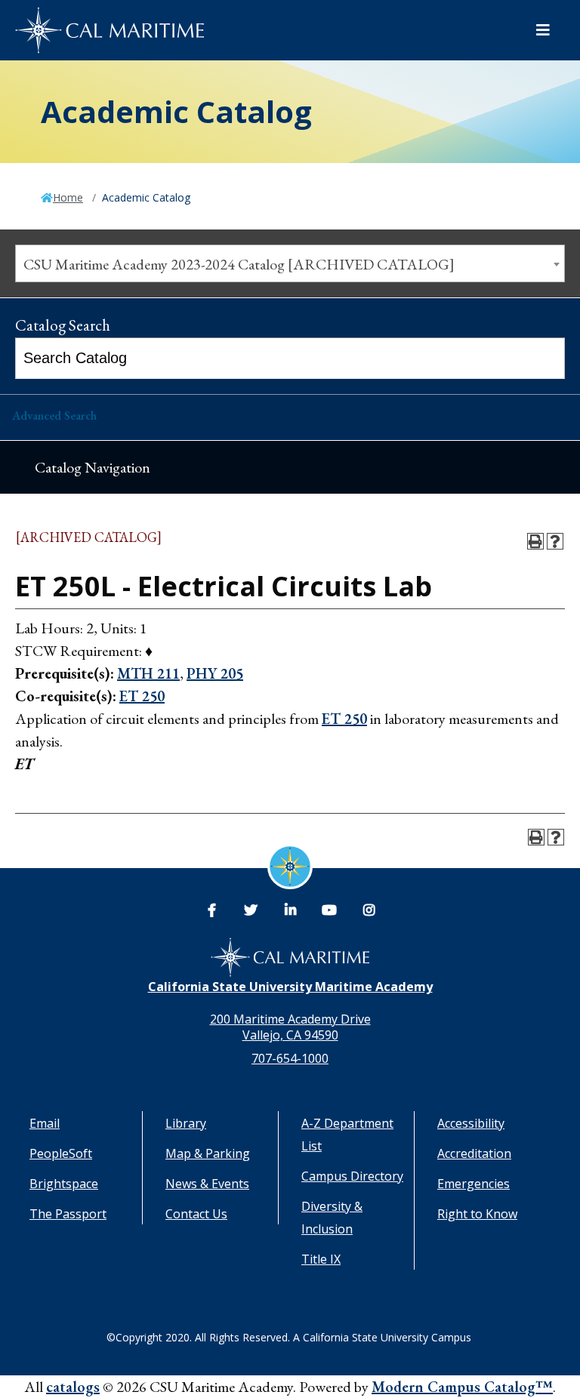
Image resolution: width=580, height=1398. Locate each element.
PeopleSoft (60, 1153)
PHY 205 (215, 673)
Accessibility (470, 1123)
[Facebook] (211, 910)
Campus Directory (352, 1176)
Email (44, 1123)
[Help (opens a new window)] (555, 541)
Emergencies (473, 1183)
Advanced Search (54, 415)
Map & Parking (207, 1153)
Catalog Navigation (92, 467)
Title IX (321, 1259)
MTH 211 (148, 673)
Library (185, 1123)
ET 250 (142, 696)
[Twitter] (251, 910)
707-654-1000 (290, 1058)
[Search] (546, 358)
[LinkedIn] (290, 910)
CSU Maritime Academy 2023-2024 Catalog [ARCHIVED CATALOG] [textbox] (239, 264)
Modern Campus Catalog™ (462, 1386)
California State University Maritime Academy (290, 986)
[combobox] (290, 263)
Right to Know (477, 1214)
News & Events (207, 1183)
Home (68, 197)
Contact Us (196, 1214)
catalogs (73, 1386)
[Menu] (543, 30)
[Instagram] (368, 910)
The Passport (67, 1214)
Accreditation (474, 1153)
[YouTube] (329, 910)
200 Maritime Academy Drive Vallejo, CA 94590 (290, 1027)
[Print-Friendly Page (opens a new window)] (535, 541)
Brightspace (63, 1183)
